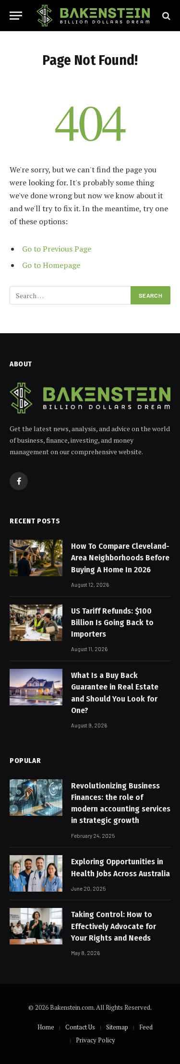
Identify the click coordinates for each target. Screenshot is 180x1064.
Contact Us (80, 1027)
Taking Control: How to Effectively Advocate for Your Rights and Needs (113, 926)
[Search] (165, 15)
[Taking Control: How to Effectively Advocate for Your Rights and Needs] (36, 926)
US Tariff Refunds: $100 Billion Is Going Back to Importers (112, 623)
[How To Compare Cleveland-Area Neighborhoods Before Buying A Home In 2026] (36, 558)
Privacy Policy (95, 1040)
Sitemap (117, 1027)
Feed (146, 1027)
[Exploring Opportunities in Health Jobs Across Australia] (36, 873)
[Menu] (16, 15)
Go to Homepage (51, 265)
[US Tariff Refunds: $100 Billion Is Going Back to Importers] (36, 623)
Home (45, 1027)
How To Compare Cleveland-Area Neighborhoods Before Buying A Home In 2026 (120, 558)
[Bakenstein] (93, 15)
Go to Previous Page (56, 248)
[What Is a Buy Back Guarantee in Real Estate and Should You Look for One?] (36, 687)
